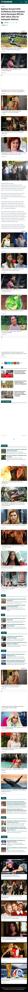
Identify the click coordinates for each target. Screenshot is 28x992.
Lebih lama (23, 435)
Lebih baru (4, 435)
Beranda (3, 6)
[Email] (18, 363)
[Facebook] (3, 25)
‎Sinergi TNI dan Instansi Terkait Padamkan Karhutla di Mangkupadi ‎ (20, 382)
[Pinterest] (15, 363)
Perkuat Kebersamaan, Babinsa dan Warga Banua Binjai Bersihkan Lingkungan (20, 393)
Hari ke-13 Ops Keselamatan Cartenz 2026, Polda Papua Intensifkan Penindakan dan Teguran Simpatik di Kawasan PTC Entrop (17, 828)
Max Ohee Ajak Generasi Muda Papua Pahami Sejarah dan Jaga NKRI (20, 372)
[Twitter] (5, 25)
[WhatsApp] (7, 25)
